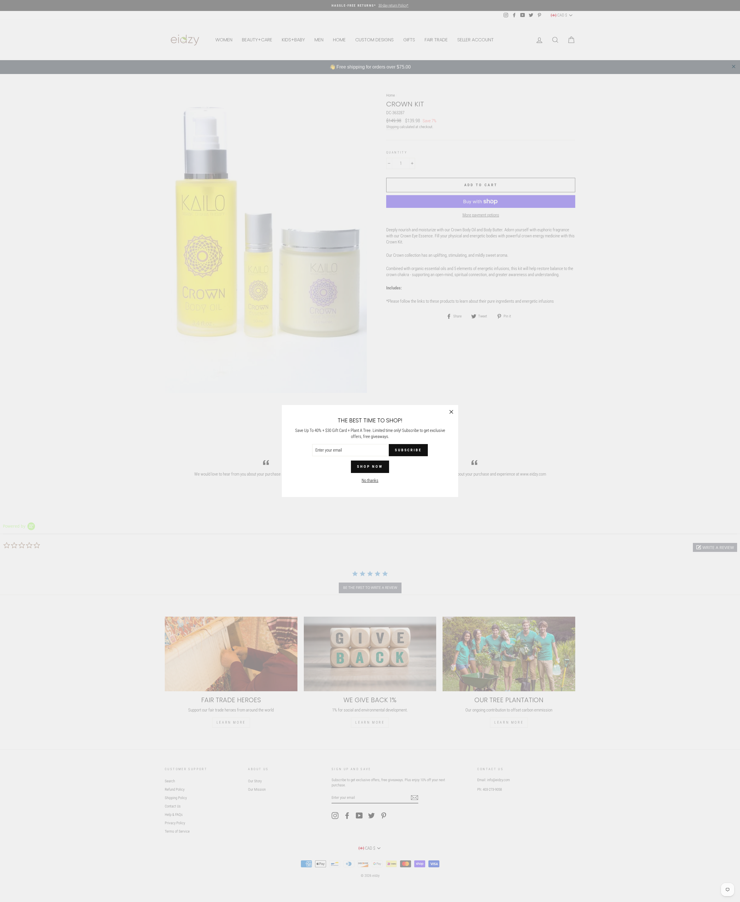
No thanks (370, 480)
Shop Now (370, 466)
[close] (733, 66)
